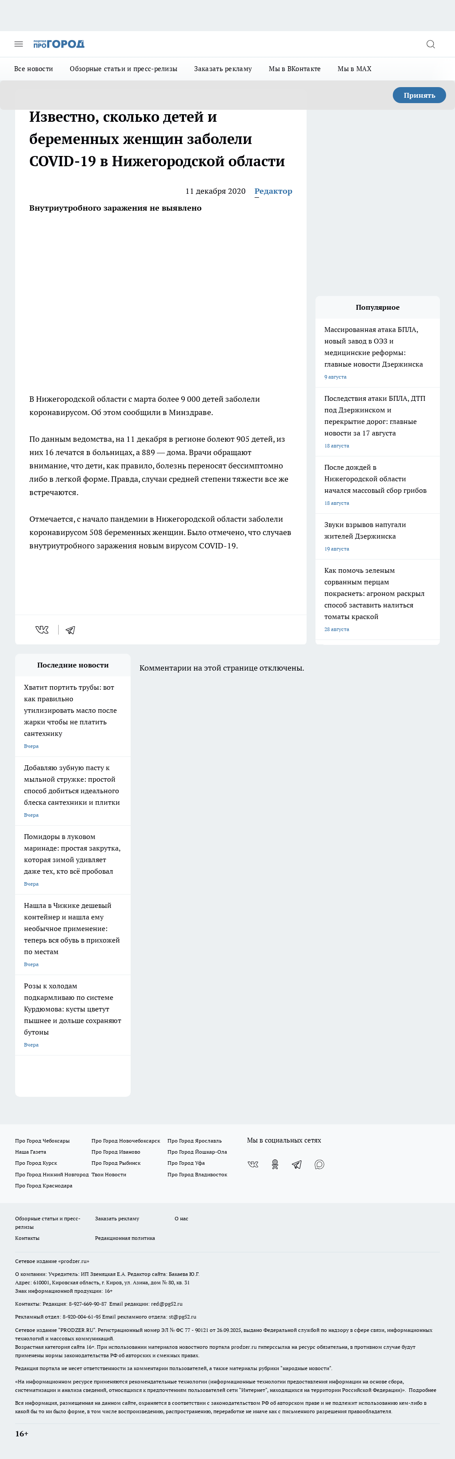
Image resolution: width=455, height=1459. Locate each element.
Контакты (27, 1238)
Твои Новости (109, 1174)
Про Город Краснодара (43, 1185)
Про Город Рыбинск (116, 1162)
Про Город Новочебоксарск (126, 1140)
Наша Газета (30, 1151)
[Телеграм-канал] (297, 1164)
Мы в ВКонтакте (295, 68)
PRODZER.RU (76, 1330)
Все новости (33, 68)
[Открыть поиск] (430, 44)
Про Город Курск (36, 1162)
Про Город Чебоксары (42, 1140)
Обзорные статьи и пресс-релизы (123, 68)
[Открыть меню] (18, 44)
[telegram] (73, 630)
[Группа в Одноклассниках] (275, 1164)
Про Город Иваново (116, 1151)
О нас (181, 1218)
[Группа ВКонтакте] (253, 1164)
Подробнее (422, 1390)
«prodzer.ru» (73, 1261)
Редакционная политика (125, 1238)
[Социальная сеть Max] (319, 1164)
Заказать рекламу (223, 68)
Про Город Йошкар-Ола (197, 1151)
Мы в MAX (354, 68)
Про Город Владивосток (197, 1174)
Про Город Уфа (186, 1162)
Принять (419, 95)
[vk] (43, 630)
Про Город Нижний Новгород (52, 1174)
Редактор (273, 191)
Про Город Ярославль (195, 1140)
